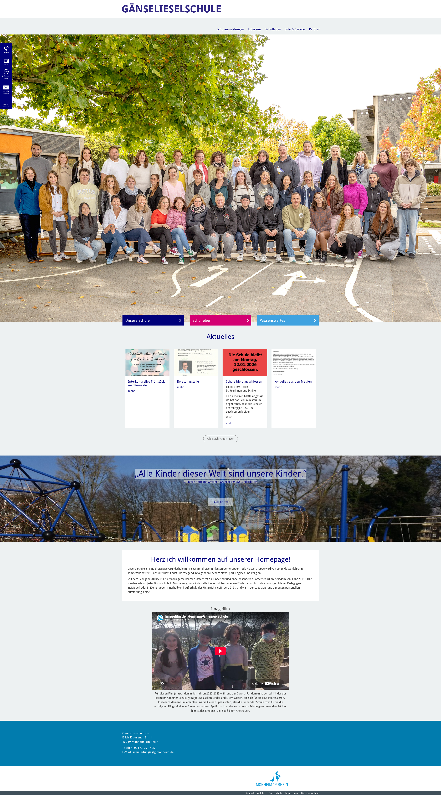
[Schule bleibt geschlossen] (245, 362)
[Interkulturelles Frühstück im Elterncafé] (147, 362)
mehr (131, 391)
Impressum (291, 793)
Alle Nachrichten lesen (220, 438)
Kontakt (250, 793)
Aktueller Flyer (220, 501)
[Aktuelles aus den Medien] (294, 362)
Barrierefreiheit (310, 793)
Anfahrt (261, 793)
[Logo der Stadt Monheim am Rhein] (272, 778)
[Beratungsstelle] (196, 362)
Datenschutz (275, 793)
